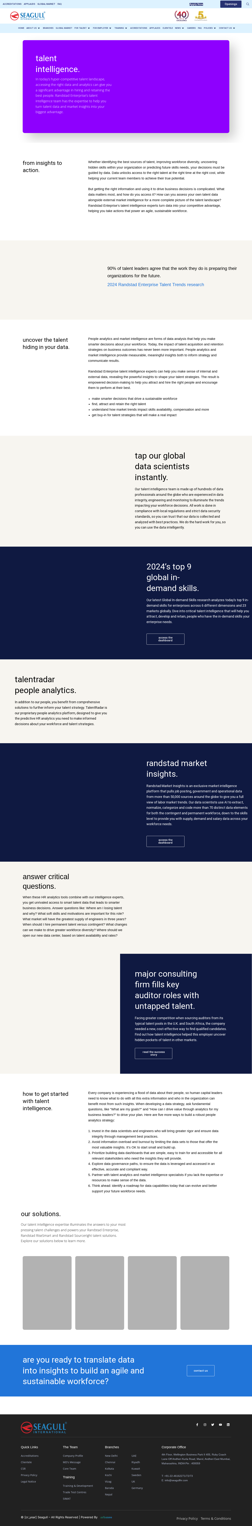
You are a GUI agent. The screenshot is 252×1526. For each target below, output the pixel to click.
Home (21, 28)
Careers (191, 28)
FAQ (200, 28)
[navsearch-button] (248, 4)
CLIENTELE (168, 28)
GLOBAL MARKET (64, 28)
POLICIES (208, 28)
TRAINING (119, 28)
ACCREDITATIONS (138, 28)
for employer (100, 28)
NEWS (178, 28)
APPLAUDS (154, 28)
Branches (48, 28)
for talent (81, 28)
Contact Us (225, 28)
